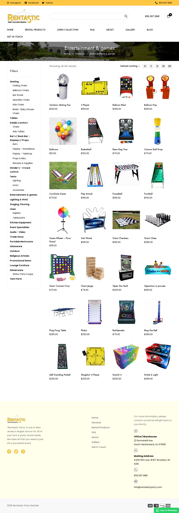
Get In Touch (99, 447)
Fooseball (117, 193)
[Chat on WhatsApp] (166, 510)
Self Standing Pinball (59, 374)
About (95, 437)
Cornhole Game (57, 193)
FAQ (94, 432)
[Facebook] (9, 451)
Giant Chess (150, 238)
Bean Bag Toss (120, 149)
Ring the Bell (150, 330)
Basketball (86, 149)
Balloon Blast (119, 105)
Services (96, 422)
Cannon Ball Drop (153, 149)
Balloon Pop (150, 105)
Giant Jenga (87, 286)
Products (80, 53)
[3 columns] (157, 66)
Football (148, 193)
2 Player (85, 105)
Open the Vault (120, 286)
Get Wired (86, 238)
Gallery (96, 442)
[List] (145, 66)
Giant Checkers (120, 238)
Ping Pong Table (57, 330)
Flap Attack (87, 193)
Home (67, 53)
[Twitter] (16, 451)
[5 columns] (169, 66)
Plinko (84, 330)
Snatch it (117, 374)
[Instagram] (23, 451)
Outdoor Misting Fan (60, 105)
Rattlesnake (118, 330)
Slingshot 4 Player (90, 374)
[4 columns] (163, 66)
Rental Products (101, 427)
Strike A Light (151, 374)
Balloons (53, 149)
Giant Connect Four (59, 286)
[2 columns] (151, 66)
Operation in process (154, 286)
